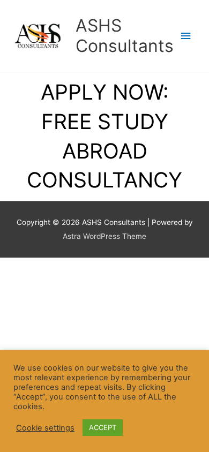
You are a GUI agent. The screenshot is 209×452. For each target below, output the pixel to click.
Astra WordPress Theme (104, 236)
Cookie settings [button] (45, 428)
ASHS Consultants (125, 35)
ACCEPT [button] (102, 427)
